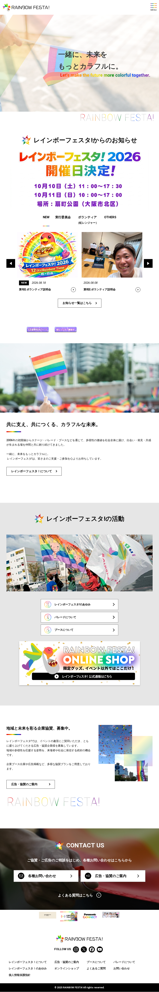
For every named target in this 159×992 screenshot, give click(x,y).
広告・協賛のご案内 (24, 784)
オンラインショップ (66, 968)
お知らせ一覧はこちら (77, 303)
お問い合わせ (121, 968)
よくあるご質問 (96, 968)
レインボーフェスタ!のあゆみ (72, 604)
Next (148, 263)
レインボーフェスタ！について (31, 471)
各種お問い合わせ (42, 876)
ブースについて (63, 629)
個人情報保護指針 (19, 974)
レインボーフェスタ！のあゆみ (28, 968)
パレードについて (124, 962)
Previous (10, 263)
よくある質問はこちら (75, 895)
